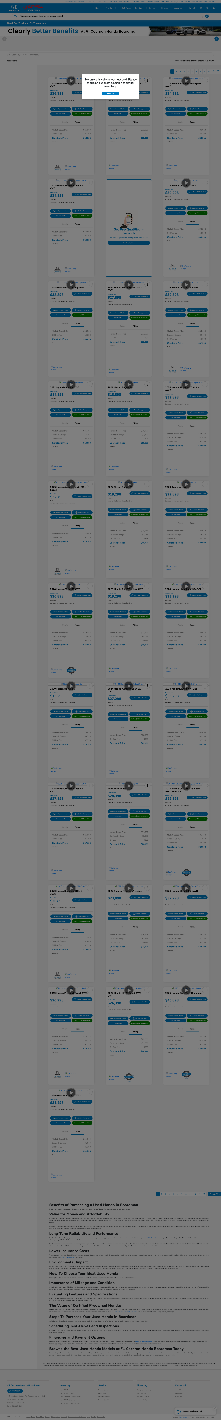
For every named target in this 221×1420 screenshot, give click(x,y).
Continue (110, 93)
